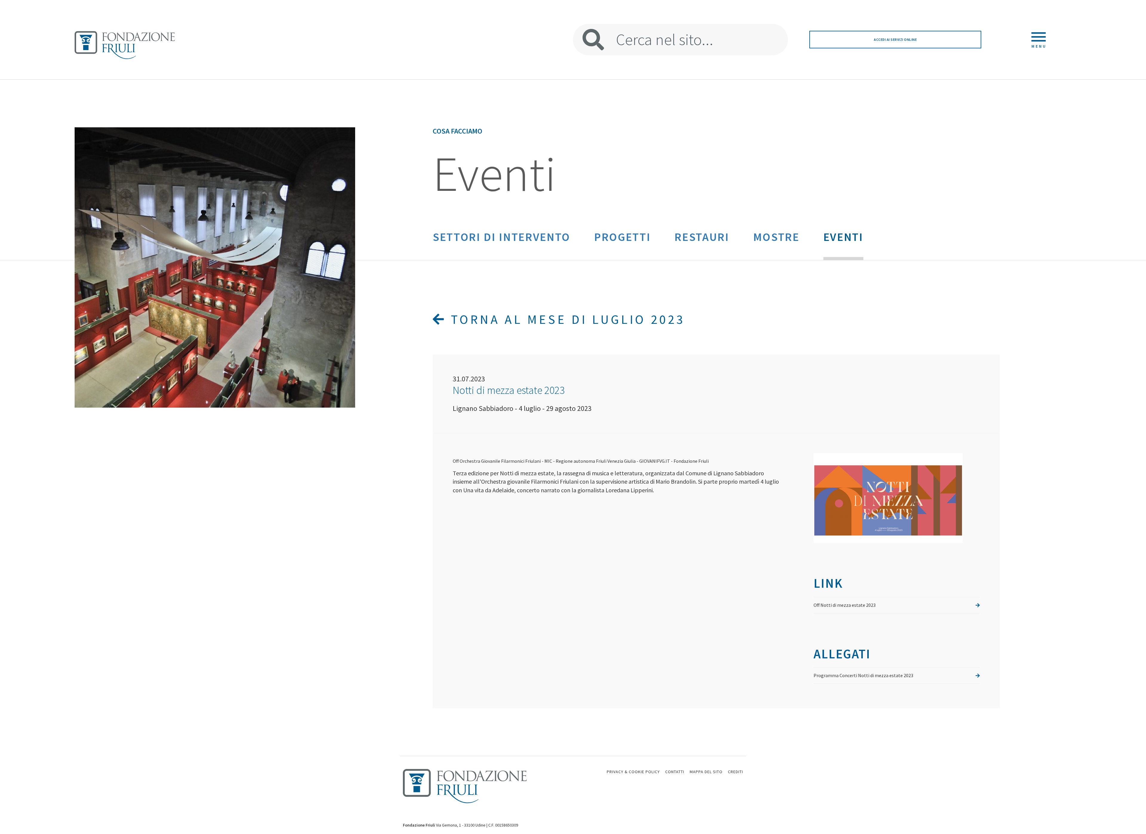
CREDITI (735, 771)
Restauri (701, 237)
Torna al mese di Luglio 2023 (565, 319)
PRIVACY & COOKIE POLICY (633, 771)
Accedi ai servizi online (895, 39)
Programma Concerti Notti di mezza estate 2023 (863, 675)
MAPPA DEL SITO (706, 771)
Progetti (622, 237)
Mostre (776, 237)
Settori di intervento (501, 237)
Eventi (843, 237)
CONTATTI (674, 771)
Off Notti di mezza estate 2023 (845, 605)
